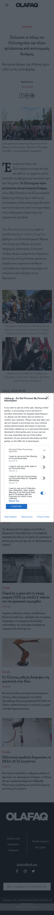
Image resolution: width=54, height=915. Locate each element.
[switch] (43, 457)
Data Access (27, 517)
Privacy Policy (43, 517)
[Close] (48, 398)
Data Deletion (10, 517)
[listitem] (27, 450)
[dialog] (27, 457)
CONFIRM (16, 506)
